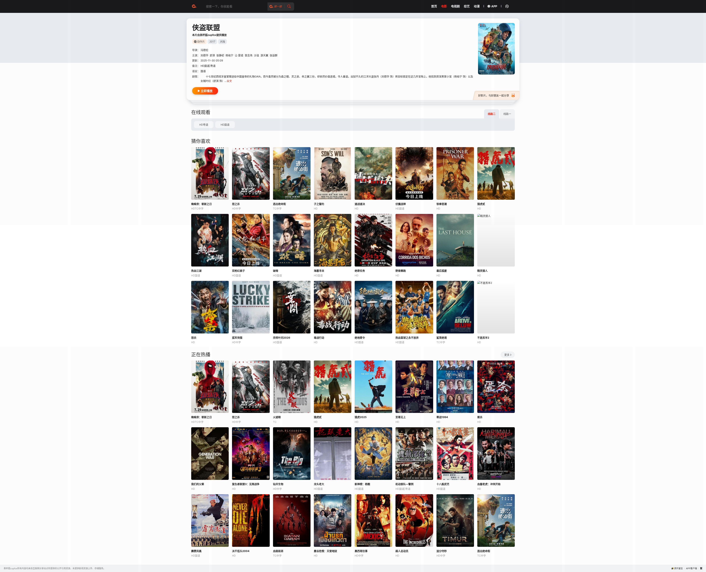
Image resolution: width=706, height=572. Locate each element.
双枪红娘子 (238, 270)
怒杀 (193, 337)
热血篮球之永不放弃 (407, 337)
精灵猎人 (482, 270)
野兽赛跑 (400, 270)
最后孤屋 (441, 270)
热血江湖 (196, 270)
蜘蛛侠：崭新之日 (201, 203)
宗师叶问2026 (281, 337)
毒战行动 (319, 337)
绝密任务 (360, 270)
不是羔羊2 (483, 337)
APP (494, 6)
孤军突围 (237, 337)
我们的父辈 (197, 484)
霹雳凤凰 (196, 551)
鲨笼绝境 (441, 337)
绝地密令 (360, 337)
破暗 (275, 270)
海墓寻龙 (319, 270)
